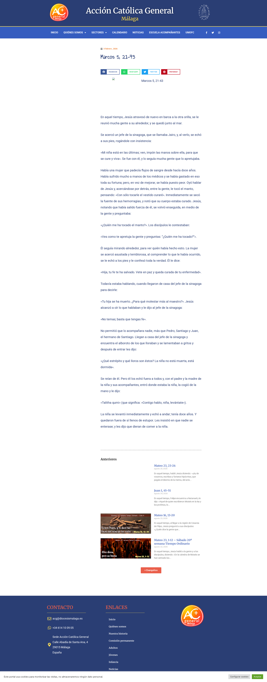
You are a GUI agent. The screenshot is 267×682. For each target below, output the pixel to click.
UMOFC (190, 32)
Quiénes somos (73, 32)
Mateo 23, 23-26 (165, 465)
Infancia (113, 662)
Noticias (138, 32)
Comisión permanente (121, 640)
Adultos (113, 647)
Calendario (119, 32)
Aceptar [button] (257, 676)
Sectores (97, 32)
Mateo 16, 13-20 (164, 515)
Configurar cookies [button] (239, 676)
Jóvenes (113, 654)
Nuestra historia (118, 633)
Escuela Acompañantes (164, 32)
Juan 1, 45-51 (162, 490)
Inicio (54, 32)
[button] (110, 72)
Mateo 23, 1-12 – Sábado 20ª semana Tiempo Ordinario (173, 541)
